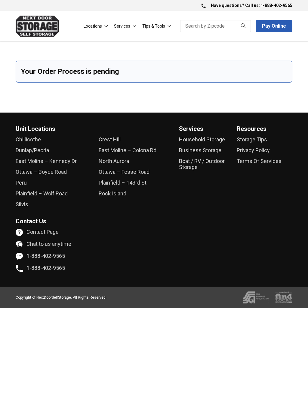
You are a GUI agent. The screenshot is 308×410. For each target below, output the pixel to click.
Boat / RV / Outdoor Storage (202, 164)
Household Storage (202, 140)
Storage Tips (252, 140)
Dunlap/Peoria (32, 150)
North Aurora (114, 161)
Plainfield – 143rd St (122, 183)
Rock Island (112, 194)
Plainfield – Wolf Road (42, 194)
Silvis (22, 204)
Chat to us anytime (48, 244)
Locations (93, 26)
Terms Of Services (259, 161)
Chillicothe (28, 140)
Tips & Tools (153, 26)
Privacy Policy (253, 150)
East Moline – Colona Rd (127, 150)
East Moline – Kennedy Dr (46, 161)
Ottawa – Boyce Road (41, 172)
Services (122, 26)
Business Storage (200, 150)
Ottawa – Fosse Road (124, 172)
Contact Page (42, 232)
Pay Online (274, 26)
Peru (21, 183)
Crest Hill (110, 140)
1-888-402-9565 (276, 5)
